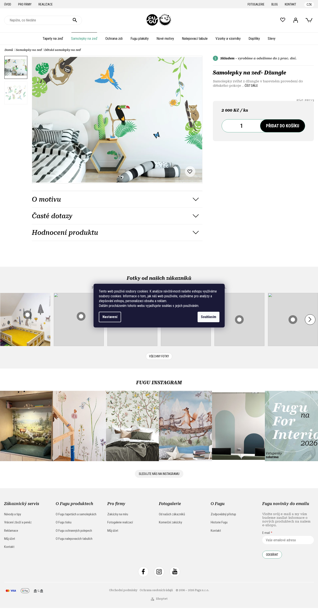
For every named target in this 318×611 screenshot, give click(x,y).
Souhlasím (208, 317)
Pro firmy (24, 4)
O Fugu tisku (63, 522)
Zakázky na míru (117, 514)
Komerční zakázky (170, 522)
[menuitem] (53, 38)
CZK (309, 4)
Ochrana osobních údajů (156, 590)
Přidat (282, 125)
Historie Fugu (219, 522)
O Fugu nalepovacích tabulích (74, 539)
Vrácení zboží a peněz (18, 522)
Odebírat (272, 554)
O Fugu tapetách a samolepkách (76, 514)
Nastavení (110, 317)
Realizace (45, 4)
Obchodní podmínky (123, 590)
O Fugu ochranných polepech (74, 531)
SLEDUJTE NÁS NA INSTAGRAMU (159, 474)
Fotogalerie (256, 4)
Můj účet (9, 539)
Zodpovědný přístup (223, 514)
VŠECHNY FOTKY (159, 356)
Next (310, 319)
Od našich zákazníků (172, 514)
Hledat (75, 20)
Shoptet (162, 598)
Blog (274, 4)
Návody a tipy (12, 514)
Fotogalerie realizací (120, 522)
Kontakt (290, 4)
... (250, 86)
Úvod (7, 4)
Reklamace (11, 531)
